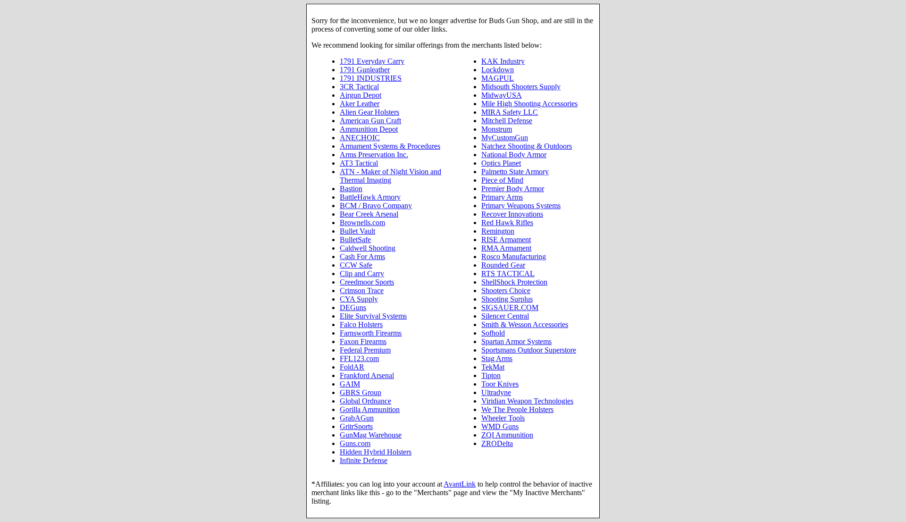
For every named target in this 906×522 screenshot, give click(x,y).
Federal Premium (365, 350)
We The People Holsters (517, 409)
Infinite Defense (363, 460)
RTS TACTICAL (508, 273)
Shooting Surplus (507, 299)
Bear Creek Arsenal (369, 214)
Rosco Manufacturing (513, 257)
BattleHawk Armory (370, 197)
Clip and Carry (362, 273)
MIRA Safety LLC (509, 112)
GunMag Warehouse (371, 435)
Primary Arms (502, 197)
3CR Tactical (359, 87)
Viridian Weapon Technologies (527, 401)
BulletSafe (355, 240)
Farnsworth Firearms (371, 333)
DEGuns (353, 307)
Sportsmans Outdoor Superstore (528, 350)
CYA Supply (359, 299)
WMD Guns (500, 426)
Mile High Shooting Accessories (529, 104)
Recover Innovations (512, 214)
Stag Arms (496, 358)
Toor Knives (500, 384)
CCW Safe (356, 265)
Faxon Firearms (363, 341)
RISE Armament (506, 240)
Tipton (491, 375)
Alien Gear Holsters (369, 112)
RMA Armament (506, 248)
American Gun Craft (370, 121)
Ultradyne (496, 392)
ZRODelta (497, 443)
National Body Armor (513, 155)
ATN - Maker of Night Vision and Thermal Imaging (390, 176)
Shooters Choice (505, 290)
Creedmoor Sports (367, 282)
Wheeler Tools (503, 418)
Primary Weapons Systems (521, 206)
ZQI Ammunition (507, 435)
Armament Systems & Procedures (390, 146)
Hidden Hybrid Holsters (375, 452)
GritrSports (356, 426)
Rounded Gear (503, 265)
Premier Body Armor (512, 189)
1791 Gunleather (365, 70)
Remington (497, 231)
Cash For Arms (362, 257)
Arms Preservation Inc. (374, 155)
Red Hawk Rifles (507, 223)
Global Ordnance (365, 401)
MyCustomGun (504, 138)
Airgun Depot (360, 95)
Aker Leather (359, 104)
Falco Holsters (361, 324)
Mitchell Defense (506, 121)
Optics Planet (501, 163)
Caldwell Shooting (367, 248)
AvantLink (460, 484)
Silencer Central (505, 316)
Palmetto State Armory (515, 172)
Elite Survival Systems (373, 316)
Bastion (351, 189)
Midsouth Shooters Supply (521, 87)
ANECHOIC (360, 138)
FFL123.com (359, 358)
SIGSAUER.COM (509, 307)
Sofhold (493, 333)
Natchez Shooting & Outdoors (526, 146)
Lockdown (497, 70)
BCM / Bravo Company (376, 206)
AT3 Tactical (359, 163)
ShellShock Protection (514, 282)
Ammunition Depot (369, 129)
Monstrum (496, 129)
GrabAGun (357, 418)
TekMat (492, 367)
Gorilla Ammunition (370, 409)
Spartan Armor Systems (516, 341)
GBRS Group (360, 392)
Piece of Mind (502, 180)
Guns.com (355, 443)
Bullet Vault (357, 231)
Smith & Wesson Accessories (524, 324)
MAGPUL (497, 78)
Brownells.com (362, 223)
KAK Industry (503, 61)
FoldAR (352, 367)
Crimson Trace (362, 290)
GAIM (350, 384)
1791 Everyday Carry (372, 61)
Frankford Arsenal (367, 375)
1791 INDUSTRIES (371, 78)
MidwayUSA (501, 95)
